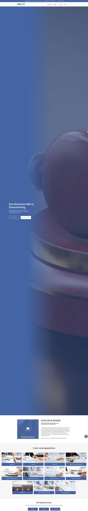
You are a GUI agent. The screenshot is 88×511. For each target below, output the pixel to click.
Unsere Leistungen (26, 217)
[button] (61, 1)
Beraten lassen (14, 217)
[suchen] (70, 4)
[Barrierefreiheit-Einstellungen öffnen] (86, 436)
